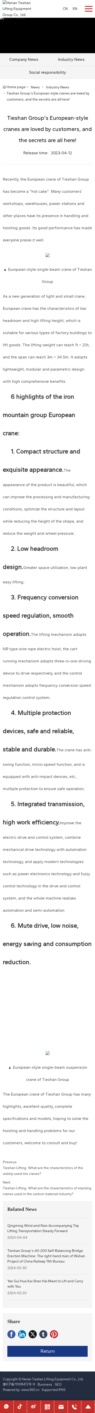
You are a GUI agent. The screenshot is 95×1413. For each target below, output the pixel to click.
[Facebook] (11, 1334)
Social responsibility (47, 72)
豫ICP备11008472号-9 (19, 1384)
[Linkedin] (22, 1334)
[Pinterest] (54, 1334)
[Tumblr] (43, 1334)
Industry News (57, 87)
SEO (58, 1384)
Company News (23, 59)
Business (44, 1384)
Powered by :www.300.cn (21, 1390)
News (35, 87)
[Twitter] (33, 1334)
